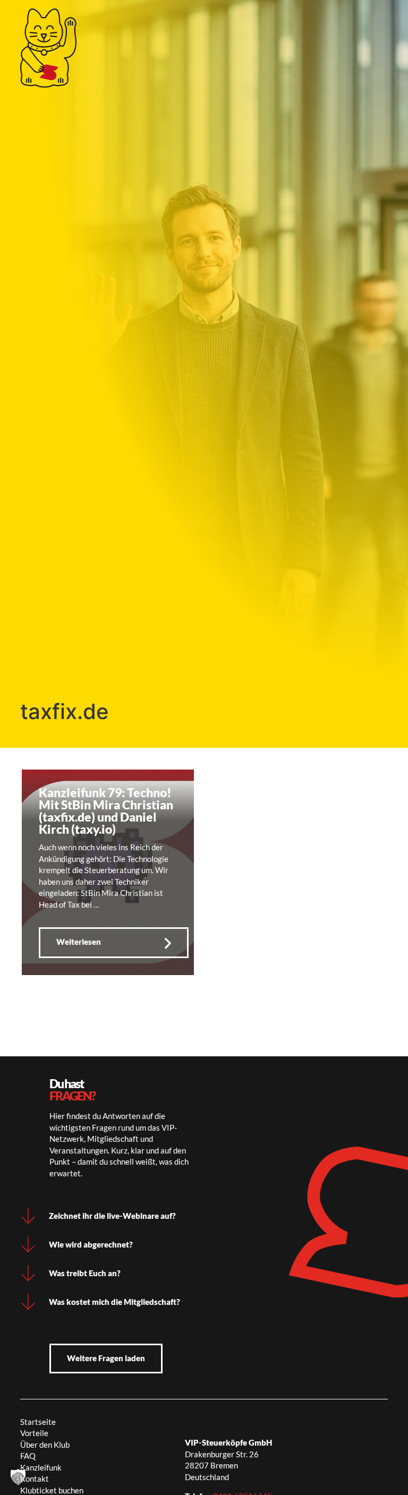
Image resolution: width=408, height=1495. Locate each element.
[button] (18, 1477)
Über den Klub (45, 1444)
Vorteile (34, 1433)
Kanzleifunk (41, 1467)
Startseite (38, 1421)
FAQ (28, 1455)
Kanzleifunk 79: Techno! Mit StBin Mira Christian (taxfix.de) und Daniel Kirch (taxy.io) (106, 810)
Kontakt (34, 1478)
